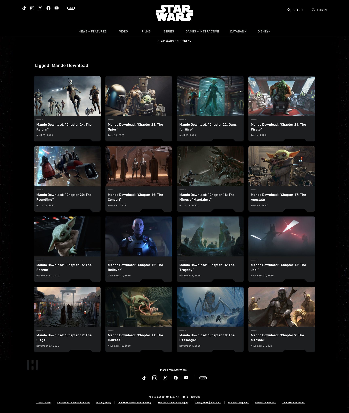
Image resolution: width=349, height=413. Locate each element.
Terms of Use (43, 402)
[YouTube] (57, 8)
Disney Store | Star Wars (208, 402)
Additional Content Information (73, 402)
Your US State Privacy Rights (173, 402)
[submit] (289, 10)
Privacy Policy (103, 402)
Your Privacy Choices (293, 402)
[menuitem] (123, 32)
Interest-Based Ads (265, 402)
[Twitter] (40, 8)
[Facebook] (48, 8)
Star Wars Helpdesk (238, 402)
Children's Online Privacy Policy (134, 402)
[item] (92, 32)
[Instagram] (32, 8)
